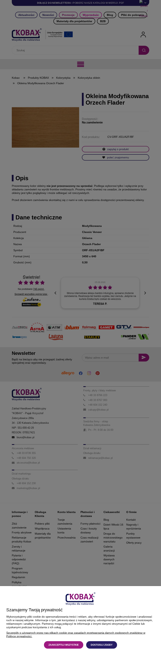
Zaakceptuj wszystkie (63, 645)
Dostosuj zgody (102, 645)
